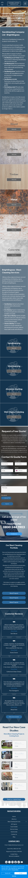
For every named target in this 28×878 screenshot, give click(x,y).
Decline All (7, 873)
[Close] (26, 866)
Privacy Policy (15, 869)
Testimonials (14, 831)
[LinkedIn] (6, 862)
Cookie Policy (14, 854)
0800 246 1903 (14, 527)
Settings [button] (14, 875)
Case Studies (14, 826)
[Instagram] (12, 862)
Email (3, 468)
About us (14, 819)
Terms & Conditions (14, 856)
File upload (4, 495)
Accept (20, 873)
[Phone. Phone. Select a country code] (17, 470)
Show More (14, 631)
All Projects (14, 824)
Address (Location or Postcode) (10, 474)
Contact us (14, 834)
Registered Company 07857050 (14, 851)
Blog (14, 837)
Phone (16, 468)
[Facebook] (15, 862)
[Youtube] (22, 862)
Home (14, 816)
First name (4, 461)
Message (4, 485)
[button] (25, 3)
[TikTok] (18, 862)
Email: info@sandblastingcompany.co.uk (14, 845)
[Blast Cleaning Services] (26, 821)
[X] (9, 862)
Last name (18, 461)
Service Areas (14, 829)
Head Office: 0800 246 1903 (14, 848)
